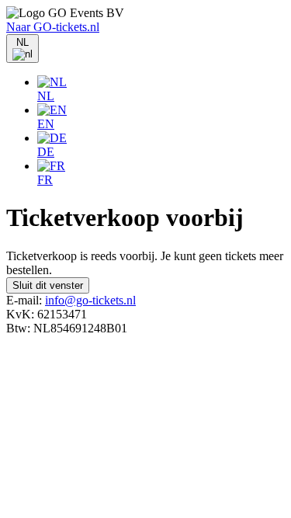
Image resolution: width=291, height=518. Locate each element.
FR (45, 179)
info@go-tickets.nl (90, 300)
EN (45, 123)
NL (45, 96)
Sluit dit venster (47, 285)
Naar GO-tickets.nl (52, 26)
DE (45, 151)
